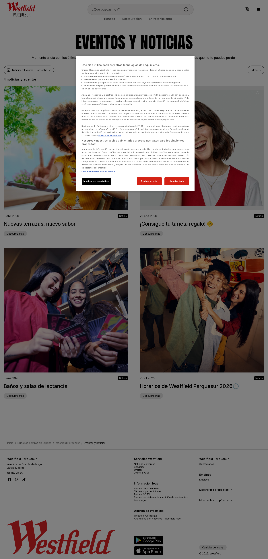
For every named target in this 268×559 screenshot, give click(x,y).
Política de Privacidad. (109, 135)
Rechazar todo (149, 181)
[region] (135, 123)
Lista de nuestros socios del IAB (98, 171)
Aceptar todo (177, 181)
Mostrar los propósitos (96, 181)
